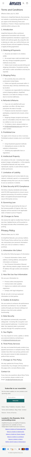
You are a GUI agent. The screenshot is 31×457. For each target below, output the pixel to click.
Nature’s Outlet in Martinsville (15, 431)
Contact (24, 409)
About (23, 407)
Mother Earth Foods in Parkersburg (15, 441)
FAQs (19, 409)
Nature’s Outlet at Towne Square (15, 434)
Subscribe (15, 400)
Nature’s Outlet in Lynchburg (15, 436)
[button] (3, 3)
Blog (16, 409)
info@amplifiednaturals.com (13, 126)
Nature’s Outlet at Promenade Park (15, 429)
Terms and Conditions (8, 409)
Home (3, 407)
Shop (7, 407)
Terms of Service (12, 412)
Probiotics (12, 407)
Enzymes (18, 407)
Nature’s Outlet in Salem (15, 439)
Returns (4, 412)
